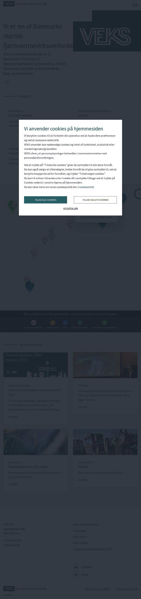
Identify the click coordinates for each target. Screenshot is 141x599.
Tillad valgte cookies (95, 199)
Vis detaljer (70, 208)
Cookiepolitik (86, 187)
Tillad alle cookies (45, 199)
